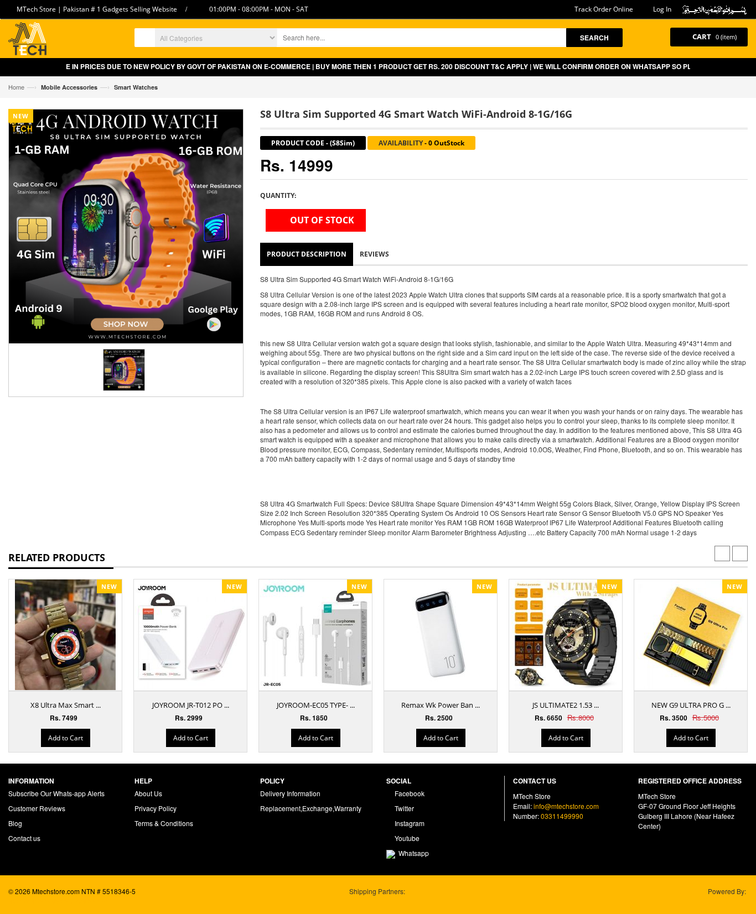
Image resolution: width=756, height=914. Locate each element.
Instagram (408, 823)
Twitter (403, 808)
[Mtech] (27, 40)
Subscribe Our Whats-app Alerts (56, 793)
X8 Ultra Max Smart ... (65, 705)
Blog (15, 823)
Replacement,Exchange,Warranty (310, 808)
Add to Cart (65, 738)
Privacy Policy (155, 808)
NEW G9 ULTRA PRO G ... (691, 705)
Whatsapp (412, 853)
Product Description (306, 254)
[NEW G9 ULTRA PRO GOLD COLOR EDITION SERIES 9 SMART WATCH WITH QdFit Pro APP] (690, 634)
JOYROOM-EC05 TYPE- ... (316, 705)
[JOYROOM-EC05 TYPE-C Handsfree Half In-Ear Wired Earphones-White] (315, 634)
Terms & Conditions (163, 823)
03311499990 (562, 816)
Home (16, 86)
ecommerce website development (59, 900)
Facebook (408, 793)
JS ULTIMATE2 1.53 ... (565, 705)
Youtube (406, 838)
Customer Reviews (36, 808)
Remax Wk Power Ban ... (440, 705)
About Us (148, 793)
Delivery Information (290, 793)
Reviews (374, 254)
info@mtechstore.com (566, 806)
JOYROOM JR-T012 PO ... (190, 705)
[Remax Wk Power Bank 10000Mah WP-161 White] (440, 634)
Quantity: (278, 195)
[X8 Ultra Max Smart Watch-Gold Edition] (65, 646)
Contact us (24, 838)
